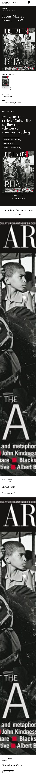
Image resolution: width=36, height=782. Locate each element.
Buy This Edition (8, 143)
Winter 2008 (7, 9)
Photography (7, 481)
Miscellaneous (7, 96)
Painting (5, 760)
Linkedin (18, 103)
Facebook (5, 103)
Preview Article (8, 493)
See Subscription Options (12, 139)
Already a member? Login (12, 147)
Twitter (11, 103)
